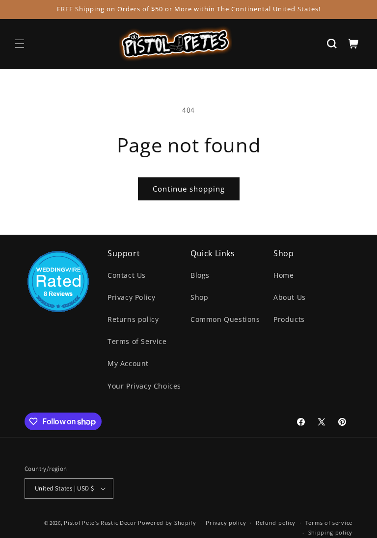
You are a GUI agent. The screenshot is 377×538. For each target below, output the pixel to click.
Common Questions (225, 319)
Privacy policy (226, 522)
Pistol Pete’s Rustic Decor (100, 522)
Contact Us (127, 275)
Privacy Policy (131, 297)
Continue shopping (189, 189)
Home (283, 275)
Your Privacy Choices (144, 386)
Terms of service (328, 522)
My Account (128, 363)
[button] (19, 43)
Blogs (200, 275)
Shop (199, 297)
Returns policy (133, 319)
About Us (289, 297)
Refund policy (276, 522)
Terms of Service (137, 341)
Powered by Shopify (167, 522)
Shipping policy (330, 532)
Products (289, 319)
